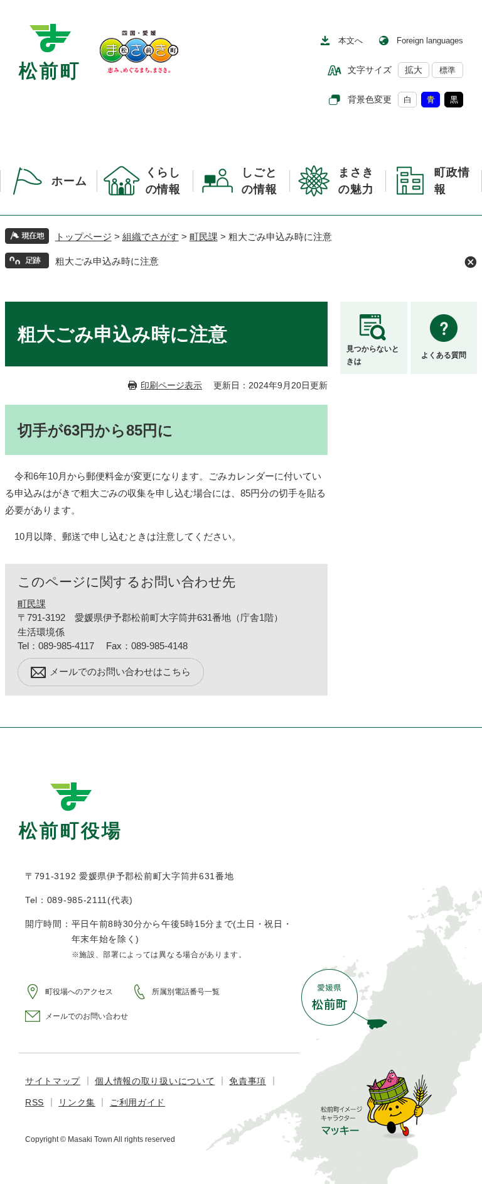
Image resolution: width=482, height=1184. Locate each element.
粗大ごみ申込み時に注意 (107, 261)
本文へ (350, 40)
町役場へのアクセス (79, 991)
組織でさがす (150, 236)
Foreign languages (430, 40)
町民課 (204, 236)
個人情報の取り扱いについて (155, 1081)
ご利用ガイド (137, 1102)
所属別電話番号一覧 (186, 991)
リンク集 (76, 1102)
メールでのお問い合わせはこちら (120, 671)
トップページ (83, 236)
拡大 (413, 70)
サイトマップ (52, 1081)
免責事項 (247, 1081)
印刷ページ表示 (171, 385)
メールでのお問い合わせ (86, 1016)
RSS (34, 1102)
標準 (447, 70)
